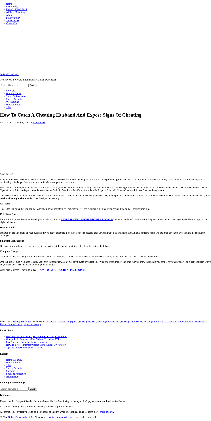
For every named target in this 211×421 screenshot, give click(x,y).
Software (10, 371)
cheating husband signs (108, 321)
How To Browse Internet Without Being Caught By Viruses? (36, 344)
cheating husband (87, 321)
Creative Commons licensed (60, 417)
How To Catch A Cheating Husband (175, 321)
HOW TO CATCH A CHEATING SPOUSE (61, 270)
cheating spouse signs (131, 321)
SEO (8, 365)
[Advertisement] (105, 49)
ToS (31, 417)
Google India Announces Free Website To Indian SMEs (33, 339)
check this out (106, 411)
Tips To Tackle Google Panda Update (24, 347)
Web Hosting (12, 376)
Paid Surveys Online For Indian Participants (27, 342)
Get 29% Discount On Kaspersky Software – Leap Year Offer (36, 336)
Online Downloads (9, 74)
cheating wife (150, 321)
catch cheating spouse (67, 321)
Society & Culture (22, 321)
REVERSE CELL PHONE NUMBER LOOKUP (87, 219)
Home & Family (14, 359)
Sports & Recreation (16, 373)
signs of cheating (32, 324)
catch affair (50, 321)
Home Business (13, 362)
